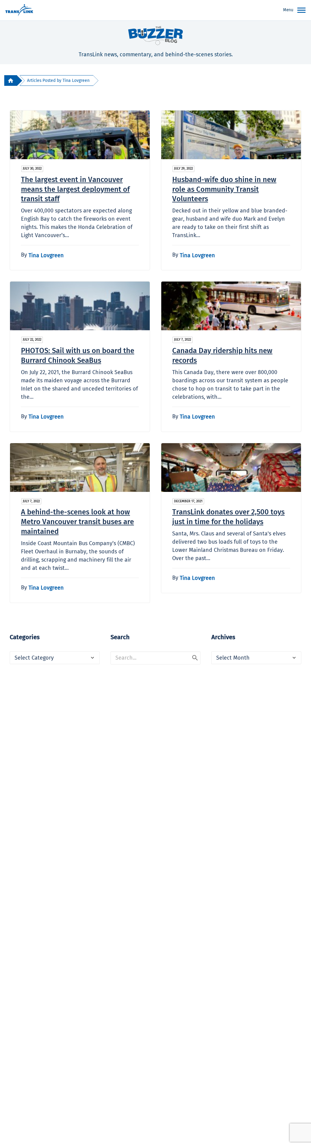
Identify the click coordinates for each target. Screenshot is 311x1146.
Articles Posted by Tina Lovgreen (58, 80)
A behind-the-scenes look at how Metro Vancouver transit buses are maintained (77, 522)
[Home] (10, 80)
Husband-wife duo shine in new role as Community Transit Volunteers (224, 189)
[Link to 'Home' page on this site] (19, 10)
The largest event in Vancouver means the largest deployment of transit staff (75, 189)
